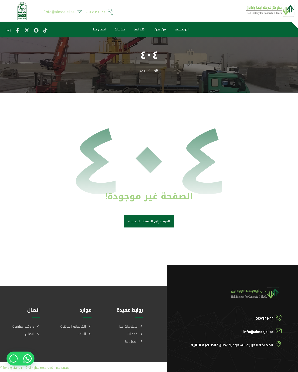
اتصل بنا (131, 341)
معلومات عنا (128, 326)
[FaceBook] (17, 30)
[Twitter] (26, 30)
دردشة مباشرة (23, 326)
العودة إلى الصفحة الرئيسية (149, 221)
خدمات (133, 334)
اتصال (29, 334)
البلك (82, 334)
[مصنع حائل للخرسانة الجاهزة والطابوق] (270, 9)
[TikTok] (45, 30)
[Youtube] (8, 30)
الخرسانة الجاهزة (73, 326)
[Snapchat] (36, 30)
